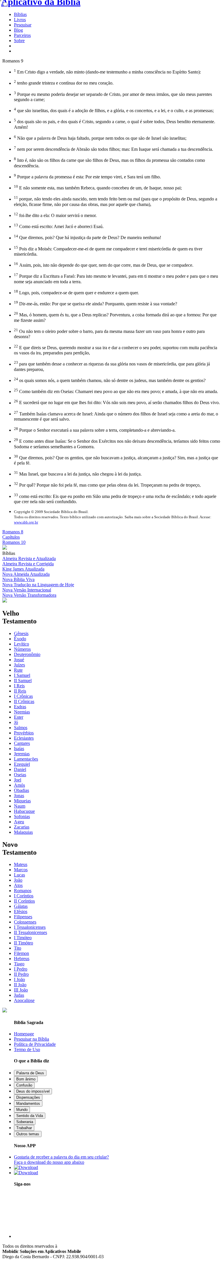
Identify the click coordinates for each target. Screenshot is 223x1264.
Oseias (20, 774)
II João (20, 984)
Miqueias (22, 800)
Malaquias (23, 832)
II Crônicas (24, 701)
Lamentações (26, 758)
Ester (18, 717)
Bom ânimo (25, 1079)
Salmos (20, 727)
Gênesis (21, 633)
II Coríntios (24, 901)
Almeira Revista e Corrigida (28, 563)
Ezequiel (22, 764)
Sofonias (22, 816)
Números (22, 649)
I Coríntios (23, 895)
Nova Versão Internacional (26, 589)
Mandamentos (28, 1103)
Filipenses (23, 916)
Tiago (19, 963)
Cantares (22, 743)
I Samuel (22, 675)
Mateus (20, 864)
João (18, 880)
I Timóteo (23, 937)
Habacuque (24, 811)
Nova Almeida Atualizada (26, 574)
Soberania (24, 1122)
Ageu (19, 821)
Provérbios (24, 732)
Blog (18, 30)
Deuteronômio (27, 654)
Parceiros (22, 35)
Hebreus (21, 958)
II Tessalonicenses (30, 932)
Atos (18, 885)
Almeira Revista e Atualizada (29, 558)
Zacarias (21, 826)
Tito (17, 948)
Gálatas (21, 906)
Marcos (21, 869)
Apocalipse (24, 1000)
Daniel (20, 769)
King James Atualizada (23, 568)
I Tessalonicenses (30, 927)
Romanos (22, 890)
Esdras (20, 706)
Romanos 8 (12, 531)
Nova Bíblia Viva (18, 579)
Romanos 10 (14, 542)
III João (21, 989)
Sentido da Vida (29, 1116)
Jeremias (22, 753)
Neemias (22, 711)
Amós (19, 785)
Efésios (20, 911)
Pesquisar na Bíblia (31, 1039)
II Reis (20, 691)
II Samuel (23, 680)
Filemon (21, 953)
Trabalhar (24, 1128)
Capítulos (11, 537)
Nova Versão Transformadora (29, 595)
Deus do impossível (33, 1091)
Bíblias (20, 14)
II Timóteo (23, 942)
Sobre (19, 40)
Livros (20, 19)
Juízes (19, 664)
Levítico (21, 643)
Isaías (19, 748)
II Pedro (21, 974)
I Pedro (20, 969)
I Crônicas (23, 696)
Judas (19, 995)
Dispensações (28, 1097)
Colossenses (25, 921)
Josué (19, 659)
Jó (16, 722)
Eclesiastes (24, 738)
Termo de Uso (27, 1049)
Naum (19, 806)
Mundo (22, 1109)
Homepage (24, 1033)
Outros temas (27, 1134)
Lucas (19, 874)
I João (19, 979)
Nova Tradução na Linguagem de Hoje (38, 584)
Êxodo (20, 638)
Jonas (19, 795)
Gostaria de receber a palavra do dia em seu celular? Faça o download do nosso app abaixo (61, 1159)
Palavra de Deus (30, 1073)
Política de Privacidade (35, 1044)
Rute (18, 670)
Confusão (24, 1085)
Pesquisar (22, 24)
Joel (17, 779)
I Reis (19, 685)
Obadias (21, 790)
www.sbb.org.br (26, 522)
